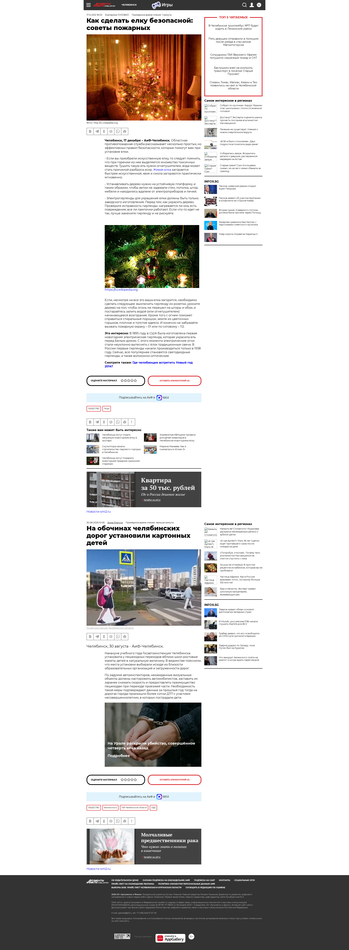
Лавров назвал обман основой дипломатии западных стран (236, 610)
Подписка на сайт (204, 880)
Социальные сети (244, 880)
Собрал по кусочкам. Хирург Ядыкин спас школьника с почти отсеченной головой (241, 108)
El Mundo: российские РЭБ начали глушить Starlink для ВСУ (238, 622)
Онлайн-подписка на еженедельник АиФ (166, 880)
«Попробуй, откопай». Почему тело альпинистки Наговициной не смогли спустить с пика (240, 555)
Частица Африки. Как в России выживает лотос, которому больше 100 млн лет (240, 579)
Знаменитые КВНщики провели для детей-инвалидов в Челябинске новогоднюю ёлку (178, 437)
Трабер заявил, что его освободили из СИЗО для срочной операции (239, 634)
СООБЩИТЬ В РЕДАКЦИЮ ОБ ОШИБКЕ (205, 887)
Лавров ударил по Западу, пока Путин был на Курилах (237, 646)
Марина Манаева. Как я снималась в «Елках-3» (173, 448)
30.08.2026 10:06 (96, 522)
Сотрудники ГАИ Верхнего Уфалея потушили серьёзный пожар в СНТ (233, 56)
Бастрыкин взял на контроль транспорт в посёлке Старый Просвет (233, 71)
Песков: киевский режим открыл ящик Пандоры (237, 187)
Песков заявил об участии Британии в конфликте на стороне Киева (239, 199)
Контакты (224, 880)
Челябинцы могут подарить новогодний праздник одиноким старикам (121, 461)
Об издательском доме (125, 880)
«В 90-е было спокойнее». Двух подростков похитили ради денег (239, 143)
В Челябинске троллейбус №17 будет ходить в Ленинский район (233, 27)
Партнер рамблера (142, 936)
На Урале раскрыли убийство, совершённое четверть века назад (151, 745)
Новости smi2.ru (99, 511)
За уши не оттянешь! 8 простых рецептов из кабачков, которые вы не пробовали (241, 567)
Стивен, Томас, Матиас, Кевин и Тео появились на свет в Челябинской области (233, 85)
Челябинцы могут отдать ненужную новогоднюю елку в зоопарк (119, 437)
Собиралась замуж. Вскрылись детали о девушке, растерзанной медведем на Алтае (238, 156)
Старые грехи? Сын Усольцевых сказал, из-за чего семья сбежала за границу (240, 168)
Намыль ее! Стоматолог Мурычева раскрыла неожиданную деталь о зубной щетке (239, 531)
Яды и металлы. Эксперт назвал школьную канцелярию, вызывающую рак (238, 591)
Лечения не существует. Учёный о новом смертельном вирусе (239, 131)
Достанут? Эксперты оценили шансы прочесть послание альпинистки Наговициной (241, 120)
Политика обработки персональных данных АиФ (186, 884)
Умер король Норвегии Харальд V (238, 234)
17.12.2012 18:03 (94, 14)
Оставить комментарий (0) (175, 381)
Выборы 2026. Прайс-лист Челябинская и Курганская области (146, 887)
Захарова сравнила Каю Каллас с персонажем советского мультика (238, 223)
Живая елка (162, 169)
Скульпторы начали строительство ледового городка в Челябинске (121, 449)
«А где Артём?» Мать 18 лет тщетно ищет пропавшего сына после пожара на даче (239, 543)
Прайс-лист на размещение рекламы (132, 884)
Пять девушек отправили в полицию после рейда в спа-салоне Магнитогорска (233, 42)
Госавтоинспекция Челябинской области (110, 628)
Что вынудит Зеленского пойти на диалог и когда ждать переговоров (239, 658)
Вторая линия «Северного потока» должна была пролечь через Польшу (240, 211)
